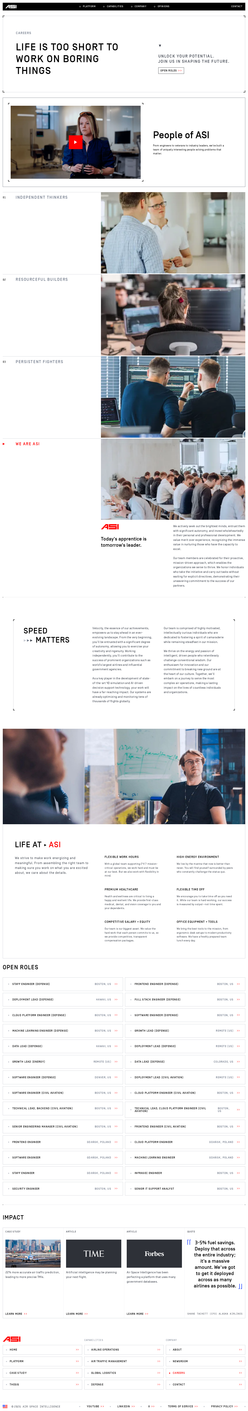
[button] (87, 7)
